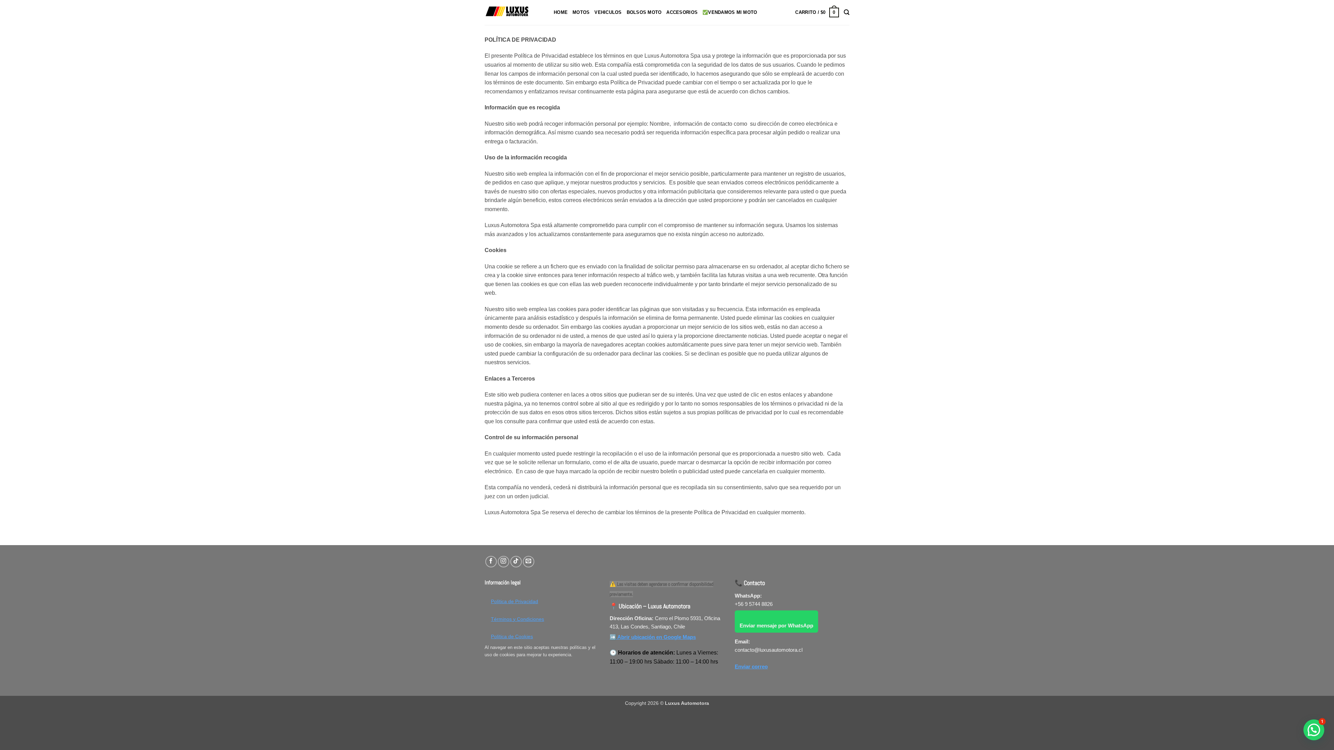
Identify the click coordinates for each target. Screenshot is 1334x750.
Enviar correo (751, 666)
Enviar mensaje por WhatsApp (776, 625)
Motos (581, 12)
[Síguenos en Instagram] (503, 561)
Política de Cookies (512, 636)
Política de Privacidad (514, 601)
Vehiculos (607, 12)
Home (561, 12)
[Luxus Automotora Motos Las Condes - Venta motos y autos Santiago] (514, 12)
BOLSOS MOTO (644, 12)
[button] (817, 12)
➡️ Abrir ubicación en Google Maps (653, 637)
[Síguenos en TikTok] (516, 561)
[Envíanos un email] (528, 561)
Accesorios (682, 12)
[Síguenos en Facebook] (491, 561)
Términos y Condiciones (517, 619)
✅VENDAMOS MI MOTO (729, 12)
